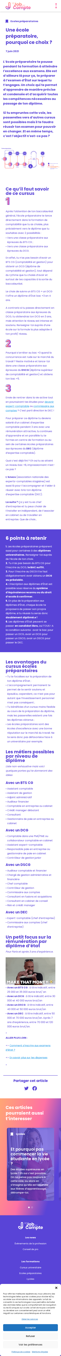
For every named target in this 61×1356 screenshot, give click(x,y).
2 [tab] (32, 1207)
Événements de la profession (30, 1243)
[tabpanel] (30, 1164)
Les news (30, 1237)
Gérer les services (30, 1319)
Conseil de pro (30, 1249)
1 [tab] (29, 1207)
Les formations (30, 1261)
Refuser (30, 1336)
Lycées (30, 1279)
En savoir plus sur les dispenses (28, 1057)
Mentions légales (40, 1351)
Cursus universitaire (30, 1267)
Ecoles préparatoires (30, 1273)
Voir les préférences (30, 1344)
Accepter (30, 1327)
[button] (56, 1287)
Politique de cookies (21, 1351)
